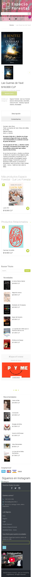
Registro (5, 518)
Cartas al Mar (15, 400)
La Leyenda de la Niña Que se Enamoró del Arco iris (20, 329)
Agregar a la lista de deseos (10, 90)
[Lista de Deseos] (16, 19)
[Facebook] (12, 488)
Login (4, 521)
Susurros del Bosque (17, 433)
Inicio (4, 516)
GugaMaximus (10, 574)
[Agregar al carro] (27, 208)
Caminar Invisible (8, 250)
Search (27, 270)
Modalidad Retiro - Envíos (10, 530)
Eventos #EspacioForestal (10, 527)
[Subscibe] (4, 547)
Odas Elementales (17, 444)
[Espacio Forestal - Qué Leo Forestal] (16, 6)
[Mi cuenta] (9, 19)
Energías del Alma (17, 424)
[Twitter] (15, 488)
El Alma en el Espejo (17, 340)
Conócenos (16, 377)
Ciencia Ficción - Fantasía (17, 102)
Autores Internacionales (16, 101)
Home (11, 25)
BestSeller (26, 101)
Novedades (18, 104)
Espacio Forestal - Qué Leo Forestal (20, 99)
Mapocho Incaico (17, 292)
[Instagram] (19, 488)
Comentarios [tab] (16, 119)
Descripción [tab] (16, 114)
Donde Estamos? (7, 524)
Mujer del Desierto (17, 317)
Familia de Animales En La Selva (13, 208)
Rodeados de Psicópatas (19, 305)
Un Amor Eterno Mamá (18, 281)
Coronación (15, 413)
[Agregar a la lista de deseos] (3, 185)
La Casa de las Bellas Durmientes (18, 452)
